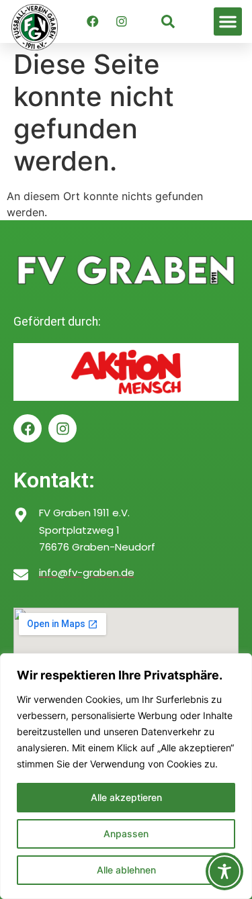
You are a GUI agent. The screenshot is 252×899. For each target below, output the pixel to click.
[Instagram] (121, 21)
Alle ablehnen (126, 870)
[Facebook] (93, 21)
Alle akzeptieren (126, 797)
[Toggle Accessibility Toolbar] (224, 871)
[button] (228, 21)
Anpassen (126, 833)
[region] (126, 776)
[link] (168, 21)
